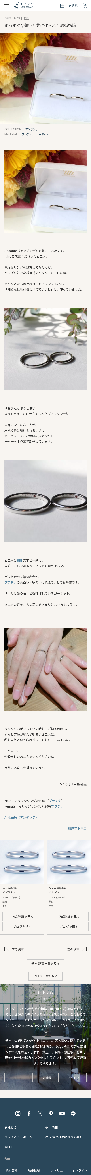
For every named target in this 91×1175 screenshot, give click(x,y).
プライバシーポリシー (19, 1137)
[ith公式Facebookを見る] (29, 1113)
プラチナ (10, 582)
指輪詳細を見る (22, 916)
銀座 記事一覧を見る (45, 963)
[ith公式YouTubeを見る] (62, 1113)
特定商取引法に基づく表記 (64, 1137)
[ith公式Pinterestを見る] (51, 1113)
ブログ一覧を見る (45, 976)
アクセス (74, 1077)
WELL (8, 1146)
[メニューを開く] (6, 5)
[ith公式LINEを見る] (73, 1113)
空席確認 (45, 1077)
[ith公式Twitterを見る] (40, 1113)
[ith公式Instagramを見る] (17, 1113)
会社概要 (10, 1127)
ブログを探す (22, 926)
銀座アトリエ (77, 828)
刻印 (20, 560)
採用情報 (52, 1127)
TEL (17, 1077)
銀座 (26, 18)
